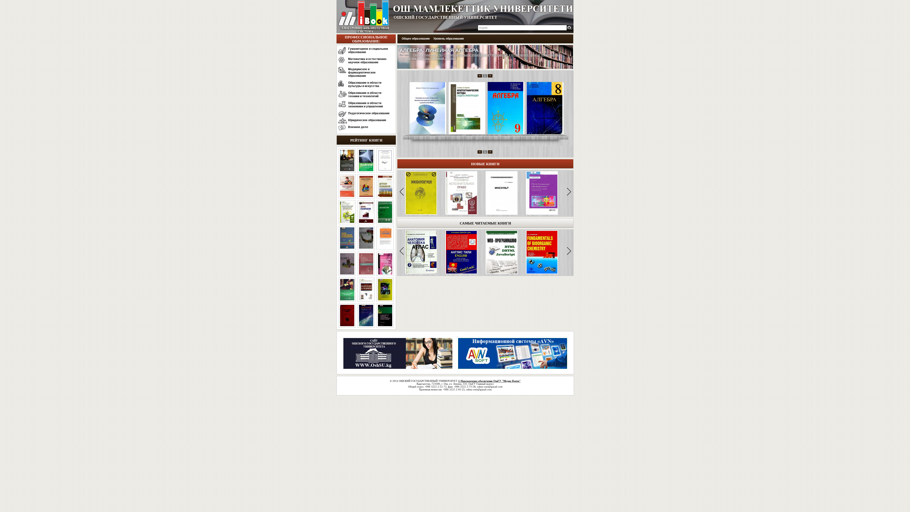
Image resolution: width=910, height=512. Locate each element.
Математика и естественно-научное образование (367, 60)
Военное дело (358, 127)
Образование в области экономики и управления (365, 104)
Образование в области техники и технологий (364, 94)
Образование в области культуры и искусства (364, 84)
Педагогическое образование (369, 113)
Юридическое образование (367, 120)
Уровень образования (448, 38)
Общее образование (416, 38)
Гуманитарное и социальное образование (368, 50)
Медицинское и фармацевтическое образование (362, 73)
